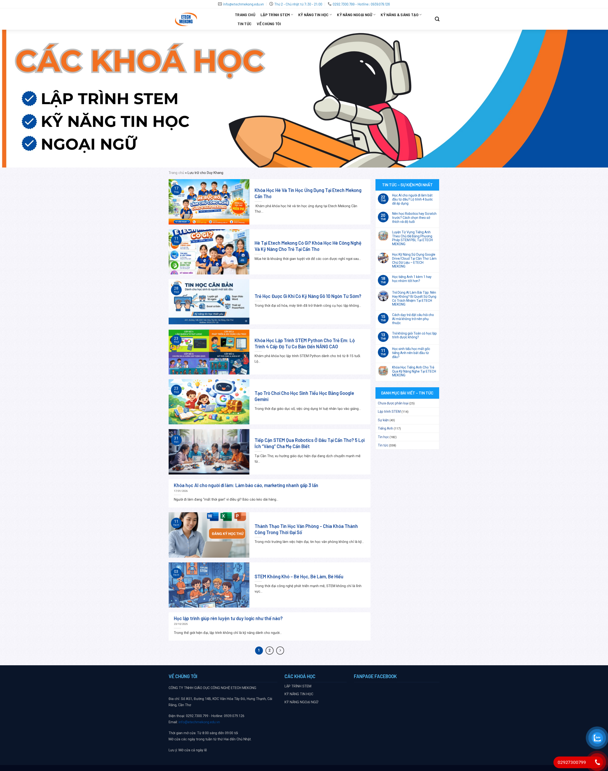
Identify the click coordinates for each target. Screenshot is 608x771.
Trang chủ (245, 14)
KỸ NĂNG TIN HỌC (313, 14)
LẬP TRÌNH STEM (275, 14)
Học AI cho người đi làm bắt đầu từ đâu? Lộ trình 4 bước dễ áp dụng (412, 199)
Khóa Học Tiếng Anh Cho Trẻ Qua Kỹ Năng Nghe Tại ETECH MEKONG (414, 371)
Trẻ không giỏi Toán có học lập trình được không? (414, 335)
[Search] (437, 19)
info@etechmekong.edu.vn (199, 722)
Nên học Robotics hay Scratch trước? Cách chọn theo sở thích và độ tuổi (414, 218)
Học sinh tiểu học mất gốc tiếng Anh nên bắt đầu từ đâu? (411, 353)
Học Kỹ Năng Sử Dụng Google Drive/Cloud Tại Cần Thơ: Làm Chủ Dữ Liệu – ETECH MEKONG (414, 260)
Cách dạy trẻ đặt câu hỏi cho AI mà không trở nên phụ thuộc (413, 319)
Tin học (383, 437)
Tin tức (245, 23)
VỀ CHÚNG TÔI (269, 23)
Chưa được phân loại (393, 403)
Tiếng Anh (385, 428)
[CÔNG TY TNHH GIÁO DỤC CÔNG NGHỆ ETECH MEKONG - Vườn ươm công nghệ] (198, 19)
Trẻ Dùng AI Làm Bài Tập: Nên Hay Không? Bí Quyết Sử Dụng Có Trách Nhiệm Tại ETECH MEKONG (414, 298)
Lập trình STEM (389, 411)
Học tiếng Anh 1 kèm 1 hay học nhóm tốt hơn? (412, 279)
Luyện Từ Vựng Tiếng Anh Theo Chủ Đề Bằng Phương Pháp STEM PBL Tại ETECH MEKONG (412, 238)
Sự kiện (383, 420)
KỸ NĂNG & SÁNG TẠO (399, 14)
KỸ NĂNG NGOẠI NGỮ (354, 14)
